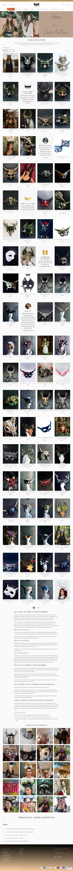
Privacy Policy (6, 859)
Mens (8, 47)
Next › (39, 607)
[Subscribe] (69, 852)
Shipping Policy (6, 855)
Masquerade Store (9, 866)
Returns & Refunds (7, 857)
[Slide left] (4, 1)
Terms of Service (6, 861)
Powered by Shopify (6, 868)
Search (21, 852)
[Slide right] (69, 1)
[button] (63, 5)
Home (4, 47)
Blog (21, 853)
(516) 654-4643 (30, 206)
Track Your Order (6, 853)
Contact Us (5, 852)
